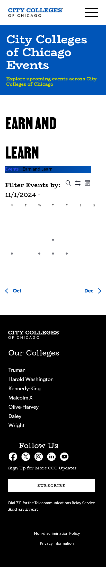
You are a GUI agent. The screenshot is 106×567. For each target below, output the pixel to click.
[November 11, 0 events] (12, 245)
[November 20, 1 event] (39, 259)
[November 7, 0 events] (53, 232)
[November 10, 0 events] (94, 232)
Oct (17, 290)
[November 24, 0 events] (94, 259)
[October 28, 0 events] (12, 218)
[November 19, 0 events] (25, 259)
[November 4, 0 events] (12, 232)
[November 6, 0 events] (39, 232)
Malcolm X (20, 398)
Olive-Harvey (23, 407)
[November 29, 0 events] (67, 273)
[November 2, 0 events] (80, 218)
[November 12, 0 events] (25, 245)
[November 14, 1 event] (53, 245)
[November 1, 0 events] (67, 218)
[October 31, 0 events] (53, 218)
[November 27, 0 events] (39, 273)
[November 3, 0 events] (94, 218)
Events (12, 169)
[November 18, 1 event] (12, 259)
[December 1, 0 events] (94, 273)
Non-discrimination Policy (57, 533)
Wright (16, 425)
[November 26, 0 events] (25, 273)
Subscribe (51, 485)
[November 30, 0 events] (80, 273)
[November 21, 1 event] (53, 259)
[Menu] (91, 12)
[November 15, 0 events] (67, 245)
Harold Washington (31, 379)
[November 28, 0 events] (53, 273)
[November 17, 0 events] (94, 245)
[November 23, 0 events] (80, 259)
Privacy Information (57, 543)
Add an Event (23, 509)
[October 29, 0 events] (25, 218)
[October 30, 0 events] (39, 218)
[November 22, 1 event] (67, 259)
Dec (88, 290)
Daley (14, 416)
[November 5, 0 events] (25, 232)
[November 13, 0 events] (39, 245)
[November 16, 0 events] (80, 245)
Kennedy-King (24, 388)
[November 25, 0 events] (12, 273)
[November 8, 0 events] (67, 232)
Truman (16, 370)
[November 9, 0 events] (80, 232)
